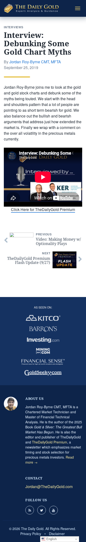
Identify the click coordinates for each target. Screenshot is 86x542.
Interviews (13, 27)
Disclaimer (57, 533)
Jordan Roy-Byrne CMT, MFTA (35, 61)
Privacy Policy (30, 533)
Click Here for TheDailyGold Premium (43, 209)
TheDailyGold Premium (49, 442)
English (51, 539)
